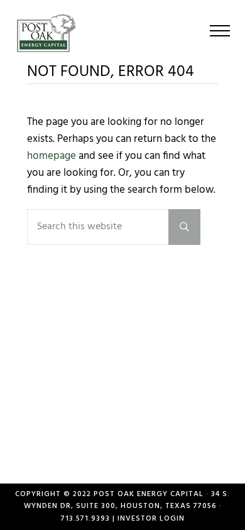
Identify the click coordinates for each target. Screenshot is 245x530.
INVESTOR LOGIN (151, 518)
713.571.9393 (85, 518)
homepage (51, 156)
